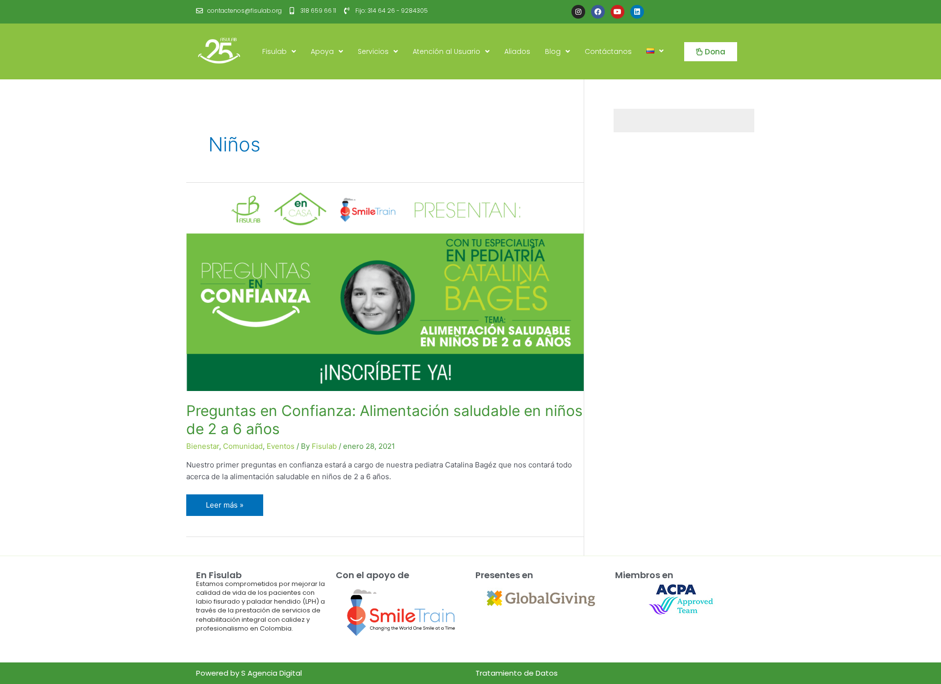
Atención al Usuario (446, 51)
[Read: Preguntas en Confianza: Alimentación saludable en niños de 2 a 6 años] (385, 286)
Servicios (373, 51)
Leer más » (227, 502)
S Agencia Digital (271, 673)
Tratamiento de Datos (516, 673)
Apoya (322, 51)
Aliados (517, 51)
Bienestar (202, 446)
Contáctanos (608, 51)
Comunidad (243, 446)
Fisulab (274, 51)
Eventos (281, 446)
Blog (553, 51)
